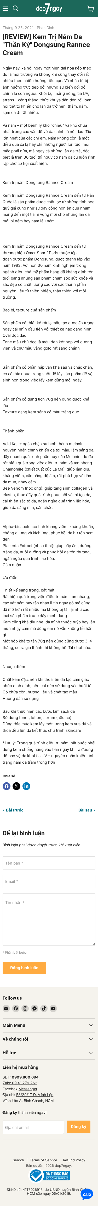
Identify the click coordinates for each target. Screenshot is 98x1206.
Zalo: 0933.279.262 (20, 1083)
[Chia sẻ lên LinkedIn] (26, 786)
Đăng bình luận (24, 967)
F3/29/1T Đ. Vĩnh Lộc (34, 1094)
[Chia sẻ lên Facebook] (6, 786)
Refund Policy (74, 1160)
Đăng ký (78, 1126)
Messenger (28, 1089)
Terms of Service (43, 1160)
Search (18, 1160)
